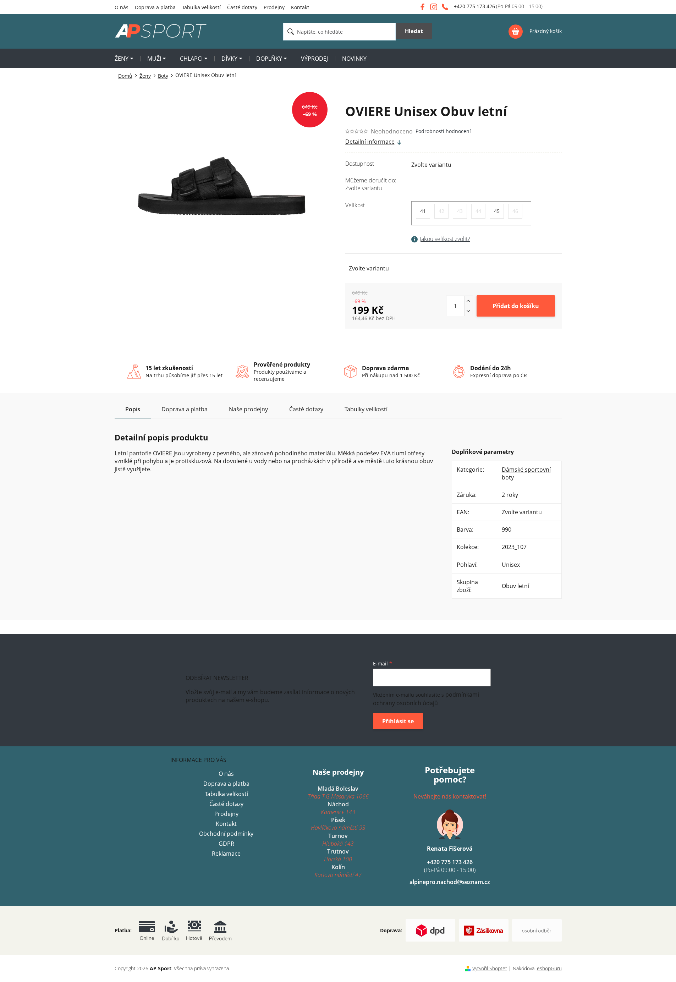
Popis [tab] (132, 409)
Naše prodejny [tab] (248, 409)
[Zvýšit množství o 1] (468, 301)
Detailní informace (370, 142)
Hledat (414, 30)
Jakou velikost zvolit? (445, 239)
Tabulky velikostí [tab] (366, 409)
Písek (338, 824)
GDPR (226, 843)
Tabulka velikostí (201, 7)
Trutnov (338, 855)
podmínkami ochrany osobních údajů (426, 699)
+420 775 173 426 (450, 866)
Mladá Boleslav (338, 792)
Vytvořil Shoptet (489, 968)
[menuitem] (124, 59)
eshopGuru (549, 968)
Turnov (338, 839)
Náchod (338, 808)
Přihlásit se (398, 721)
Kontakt (300, 7)
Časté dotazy (242, 7)
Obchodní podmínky (226, 834)
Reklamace (226, 853)
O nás (121, 7)
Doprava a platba (155, 7)
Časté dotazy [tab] (306, 409)
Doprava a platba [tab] (184, 409)
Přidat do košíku (516, 306)
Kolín (338, 871)
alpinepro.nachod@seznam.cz (450, 882)
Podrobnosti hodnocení (443, 131)
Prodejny (274, 7)
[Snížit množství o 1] (468, 311)
